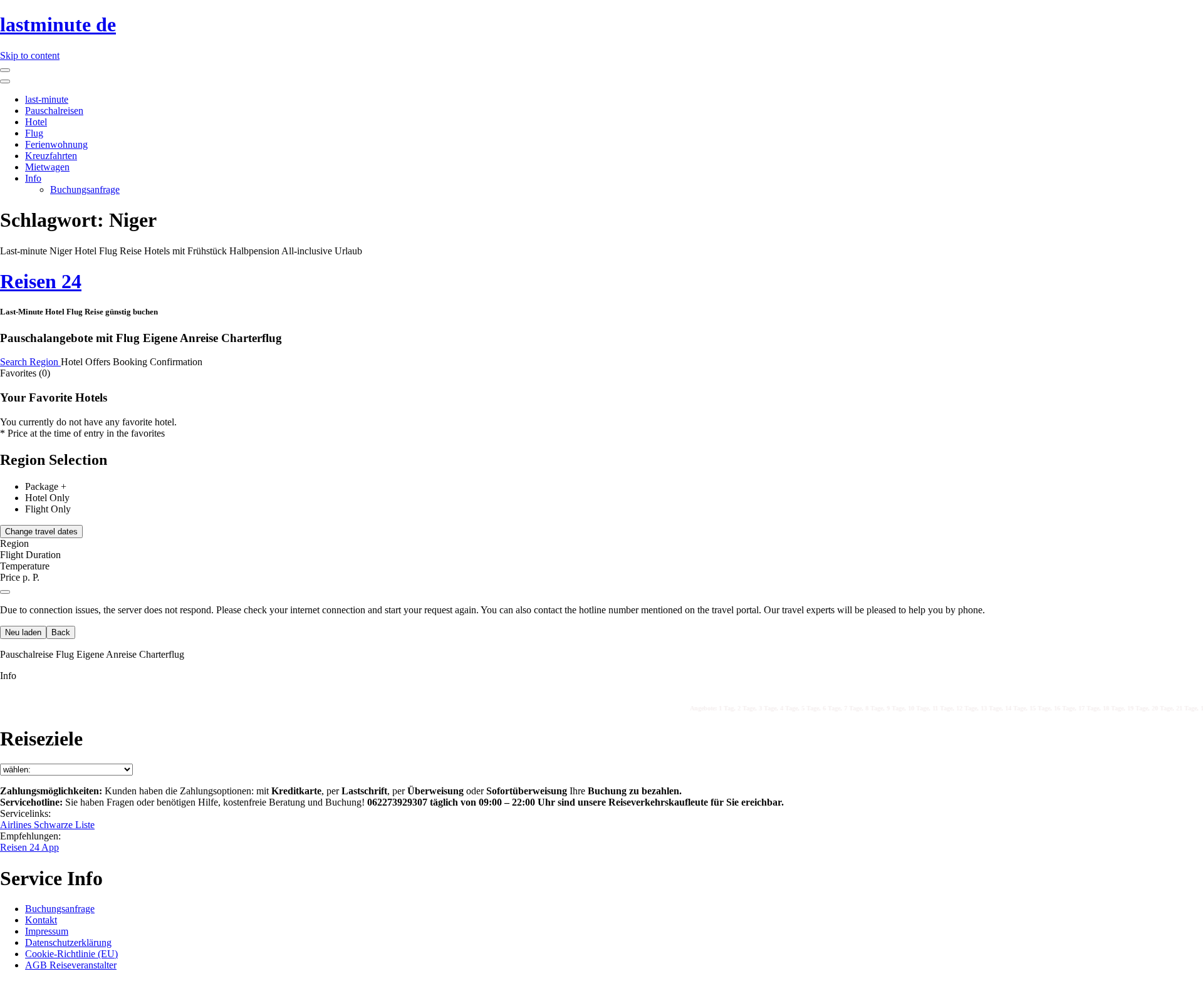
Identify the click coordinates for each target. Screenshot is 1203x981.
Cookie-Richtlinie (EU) (71, 953)
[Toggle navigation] (5, 70)
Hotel (36, 122)
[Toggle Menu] (5, 81)
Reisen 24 (40, 281)
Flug (34, 133)
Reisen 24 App (29, 847)
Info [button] (8, 675)
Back (60, 632)
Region (45, 361)
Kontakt (41, 920)
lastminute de (58, 24)
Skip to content (30, 55)
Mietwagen (47, 167)
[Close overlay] (5, 592)
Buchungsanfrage (85, 189)
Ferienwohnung (56, 144)
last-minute (46, 99)
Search (14, 361)
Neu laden (23, 632)
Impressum (46, 931)
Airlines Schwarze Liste (47, 824)
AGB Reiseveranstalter (71, 965)
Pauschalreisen (54, 110)
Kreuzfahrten (51, 155)
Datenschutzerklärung (68, 942)
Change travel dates (41, 531)
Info (33, 178)
